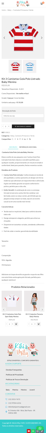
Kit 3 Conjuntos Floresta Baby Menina (34, 315)
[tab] (13, 147)
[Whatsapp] (33, 431)
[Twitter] (12, 139)
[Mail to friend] (22, 139)
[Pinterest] (20, 139)
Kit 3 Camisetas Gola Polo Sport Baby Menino (12, 315)
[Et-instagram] (37, 431)
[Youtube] (29, 431)
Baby (9, 10)
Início (4, 10)
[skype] (30, 139)
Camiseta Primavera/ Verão (23, 10)
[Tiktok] (42, 431)
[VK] (17, 139)
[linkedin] (25, 139)
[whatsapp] (27, 139)
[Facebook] (15, 139)
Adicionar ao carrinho (24, 126)
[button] (4, 37)
